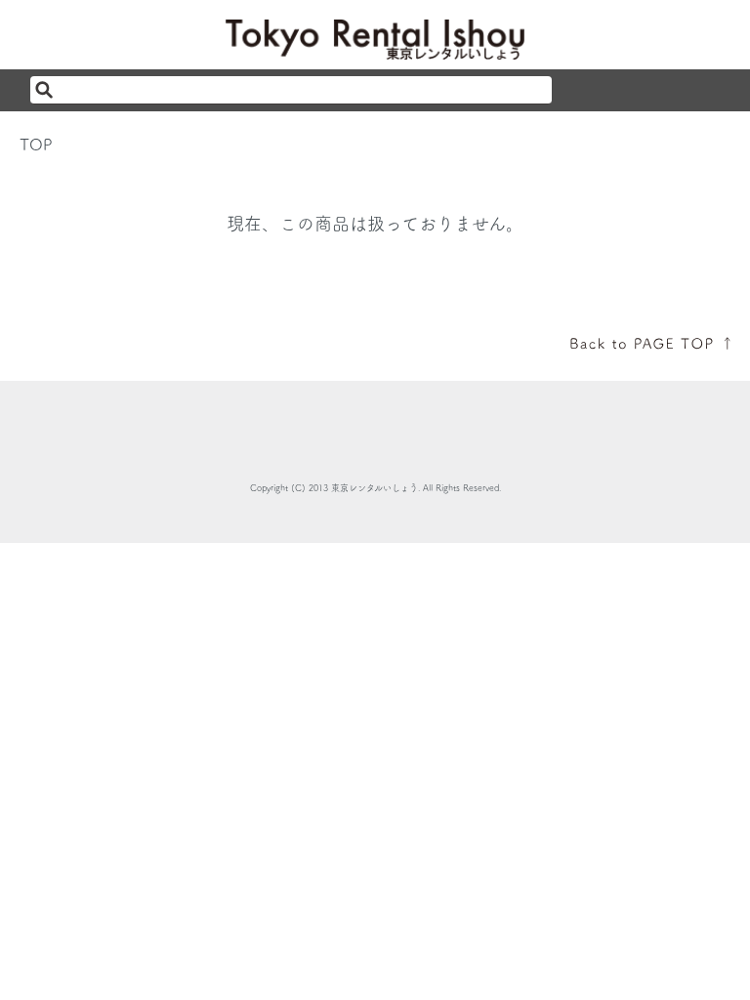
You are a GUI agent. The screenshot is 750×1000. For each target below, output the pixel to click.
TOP (36, 144)
